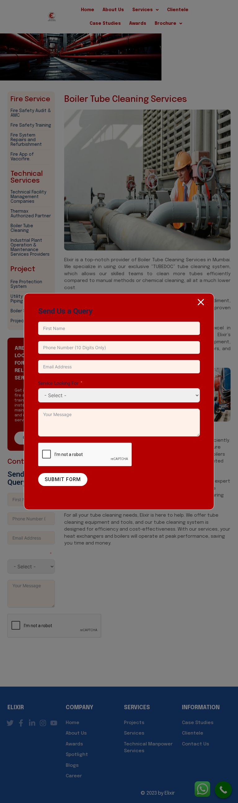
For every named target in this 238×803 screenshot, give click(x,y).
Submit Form (63, 479)
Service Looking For (58, 383)
